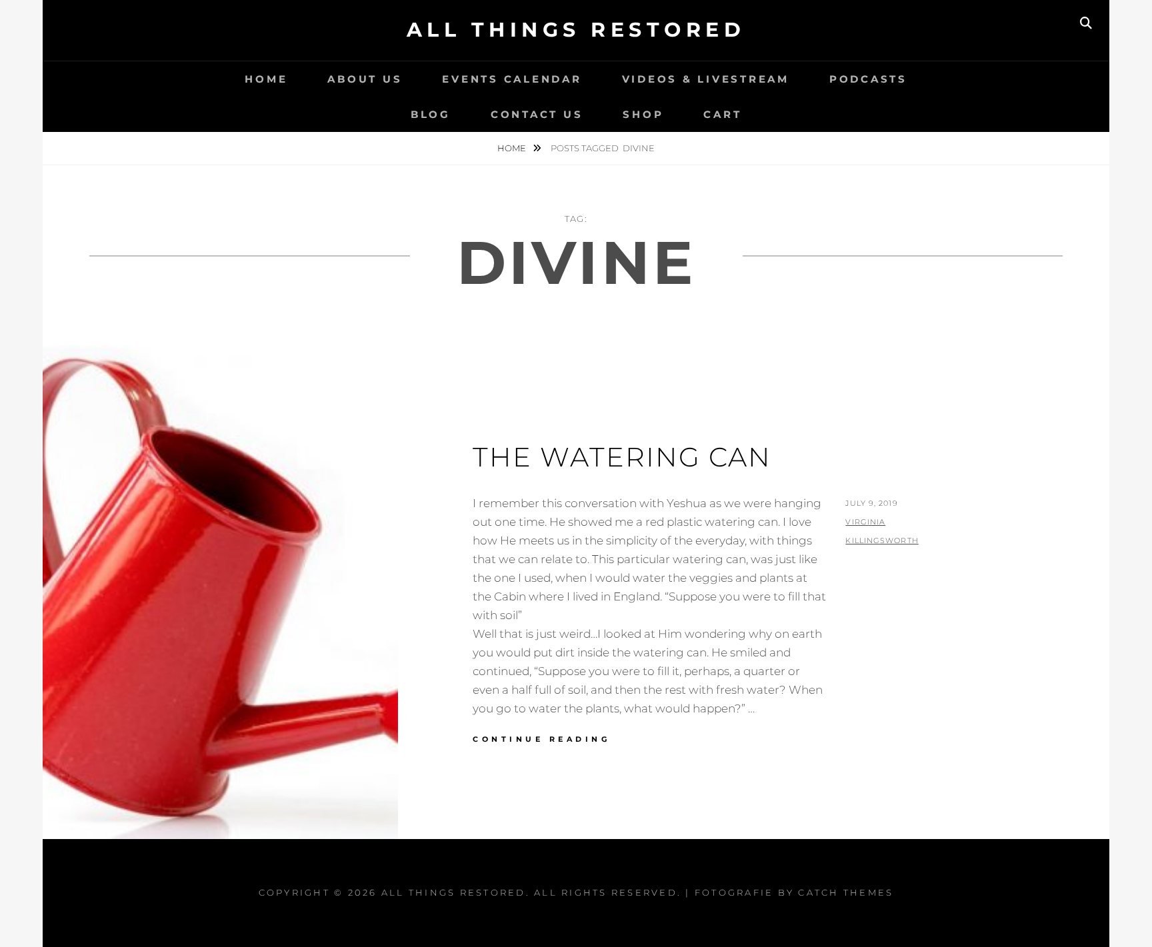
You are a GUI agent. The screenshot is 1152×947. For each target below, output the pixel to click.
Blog (431, 114)
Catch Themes (845, 892)
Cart (722, 114)
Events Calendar (511, 79)
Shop (643, 114)
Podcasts (868, 79)
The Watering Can (622, 457)
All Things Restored (576, 29)
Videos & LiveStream (705, 79)
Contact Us (537, 114)
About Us (364, 79)
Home (266, 79)
